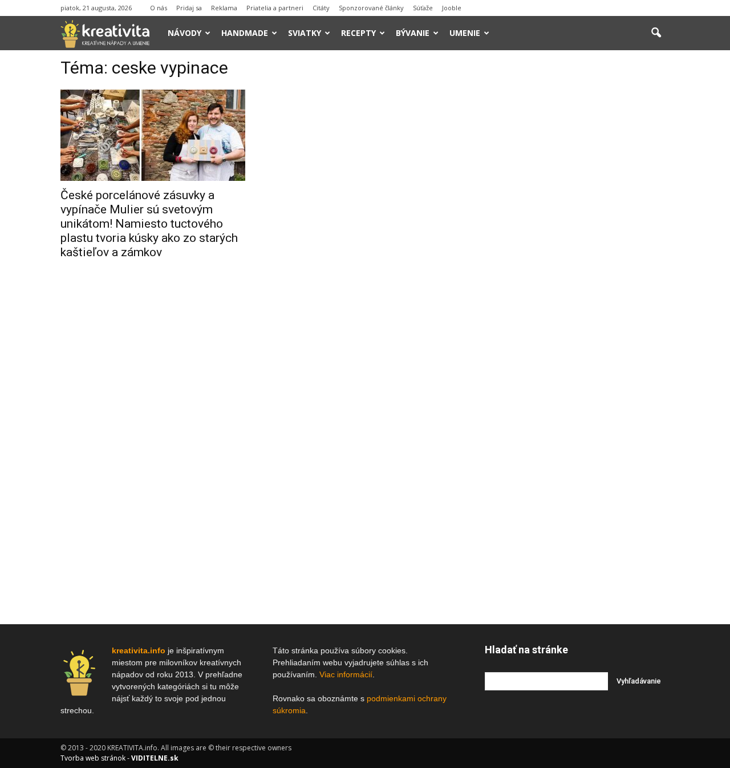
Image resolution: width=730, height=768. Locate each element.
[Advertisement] (577, 233)
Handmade (244, 32)
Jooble (451, 7)
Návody (184, 32)
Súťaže (423, 7)
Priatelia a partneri (274, 7)
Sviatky (304, 32)
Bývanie (412, 32)
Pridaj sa (189, 7)
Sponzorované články (371, 7)
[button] (656, 33)
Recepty (358, 32)
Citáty (321, 7)
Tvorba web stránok (92, 758)
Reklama (224, 7)
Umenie (464, 32)
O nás (158, 7)
